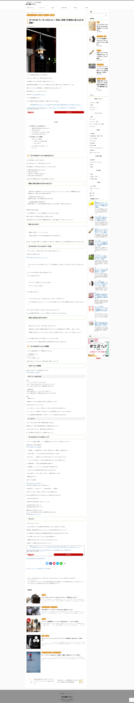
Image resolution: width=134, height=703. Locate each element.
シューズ (93, 119)
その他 (86, 7)
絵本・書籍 (93, 145)
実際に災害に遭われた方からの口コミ (41, 128)
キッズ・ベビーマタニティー (97, 147)
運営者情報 (62, 693)
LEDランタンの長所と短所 (40, 141)
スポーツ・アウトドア (32, 568)
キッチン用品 (94, 138)
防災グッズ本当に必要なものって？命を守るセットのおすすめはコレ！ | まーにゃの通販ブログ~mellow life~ (51, 578)
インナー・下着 (94, 121)
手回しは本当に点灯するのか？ (39, 134)
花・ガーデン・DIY (95, 152)
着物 (92, 116)
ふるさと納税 (93, 186)
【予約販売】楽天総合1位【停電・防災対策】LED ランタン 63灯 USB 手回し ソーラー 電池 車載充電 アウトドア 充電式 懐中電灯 (51, 107)
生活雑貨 (39, 568)
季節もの (93, 150)
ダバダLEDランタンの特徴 (35, 136)
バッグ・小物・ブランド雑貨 (97, 124)
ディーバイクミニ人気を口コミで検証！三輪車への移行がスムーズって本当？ (61, 655)
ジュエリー (93, 126)
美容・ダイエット (30, 7)
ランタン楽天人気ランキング (38, 94)
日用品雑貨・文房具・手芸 (97, 136)
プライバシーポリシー (70, 693)
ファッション (42, 7)
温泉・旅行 (92, 193)
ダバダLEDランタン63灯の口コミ (37, 126)
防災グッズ (44, 568)
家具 (92, 164)
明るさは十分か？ (36, 130)
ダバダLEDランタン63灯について (40, 146)
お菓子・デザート (95, 176)
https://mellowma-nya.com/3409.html (36, 558)
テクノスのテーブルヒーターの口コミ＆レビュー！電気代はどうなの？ (59, 597)
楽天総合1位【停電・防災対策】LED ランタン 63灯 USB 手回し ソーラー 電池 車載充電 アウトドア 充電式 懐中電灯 (49, 550)
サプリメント (94, 107)
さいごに (34, 148)
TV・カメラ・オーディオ (96, 162)
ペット (91, 190)
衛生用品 (93, 143)
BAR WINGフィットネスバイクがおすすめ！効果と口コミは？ (57, 609)
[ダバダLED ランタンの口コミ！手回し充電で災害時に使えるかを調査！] (57, 563)
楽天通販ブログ (31, 4)
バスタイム (93, 140)
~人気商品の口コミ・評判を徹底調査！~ (67, 699)
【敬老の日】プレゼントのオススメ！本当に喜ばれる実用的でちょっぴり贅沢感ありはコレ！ (102, 84)
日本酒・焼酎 (94, 178)
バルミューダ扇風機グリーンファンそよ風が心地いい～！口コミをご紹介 (60, 621)
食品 (92, 174)
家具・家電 (64, 7)
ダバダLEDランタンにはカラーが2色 (40, 132)
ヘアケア (93, 109)
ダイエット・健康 (94, 102)
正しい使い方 (37, 143)
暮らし (53, 7)
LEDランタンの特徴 (36, 139)
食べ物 (75, 7)
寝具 (92, 166)
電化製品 (48, 568)
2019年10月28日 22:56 (31, 579)
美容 (92, 105)
